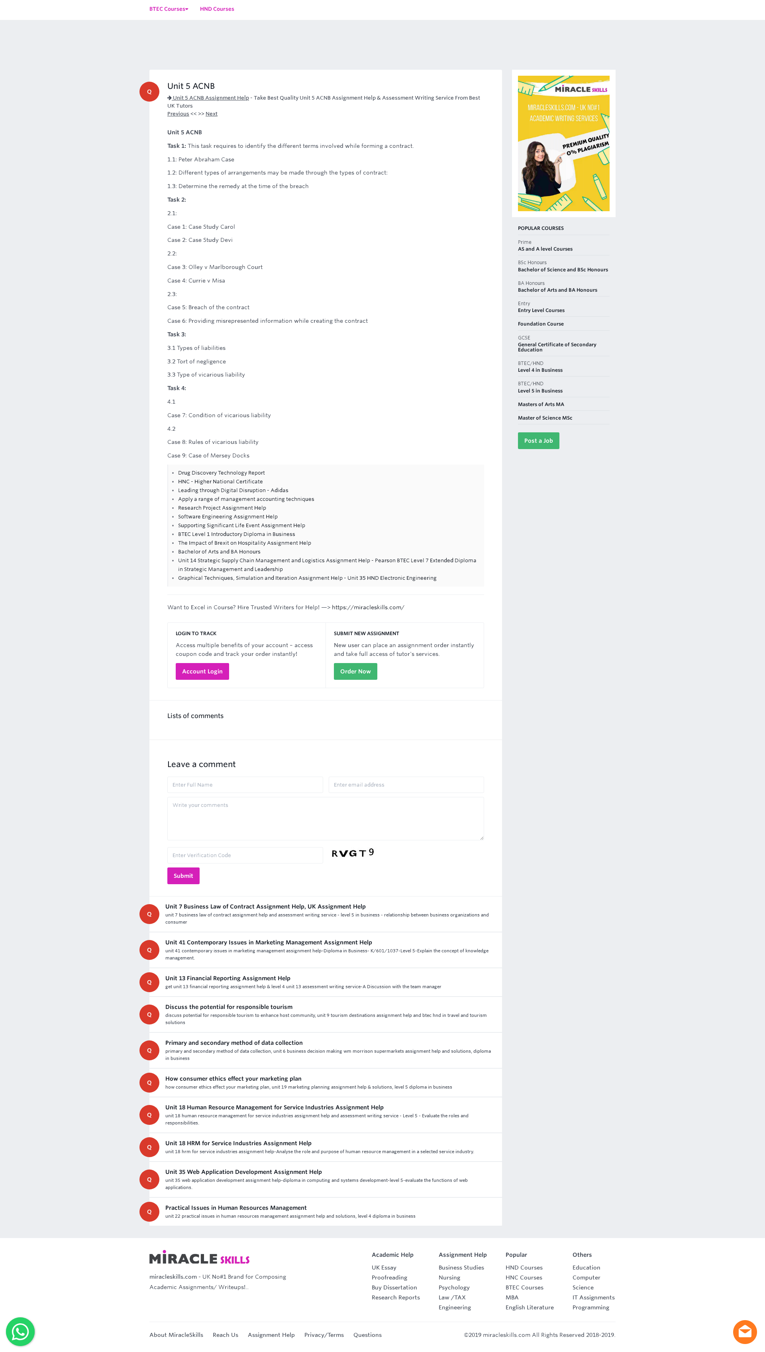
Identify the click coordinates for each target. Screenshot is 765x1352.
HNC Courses (524, 1277)
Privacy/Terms (324, 1335)
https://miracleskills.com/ (368, 607)
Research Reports (396, 1297)
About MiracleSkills (176, 1335)
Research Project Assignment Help (222, 508)
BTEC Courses (524, 1287)
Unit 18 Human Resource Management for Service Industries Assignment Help (274, 1107)
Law (444, 1297)
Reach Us (225, 1335)
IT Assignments (594, 1297)
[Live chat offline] (745, 1332)
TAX (460, 1297)
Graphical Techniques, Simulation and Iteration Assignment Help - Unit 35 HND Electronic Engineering (307, 578)
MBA (512, 1297)
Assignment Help (271, 1335)
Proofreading (389, 1277)
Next (212, 114)
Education (586, 1267)
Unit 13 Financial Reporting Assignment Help (227, 978)
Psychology (454, 1287)
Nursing (449, 1277)
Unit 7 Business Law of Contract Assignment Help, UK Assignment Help (265, 906)
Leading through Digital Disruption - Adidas (233, 490)
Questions (367, 1335)
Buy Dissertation (394, 1287)
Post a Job (538, 441)
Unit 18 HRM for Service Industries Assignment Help (238, 1143)
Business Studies (461, 1267)
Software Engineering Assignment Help (228, 517)
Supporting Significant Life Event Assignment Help (241, 525)
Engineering (455, 1307)
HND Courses (524, 1267)
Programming (591, 1307)
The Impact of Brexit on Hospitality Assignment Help (244, 543)
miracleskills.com (173, 1277)
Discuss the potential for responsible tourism (228, 1007)
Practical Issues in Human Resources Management (236, 1208)
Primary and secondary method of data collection (234, 1043)
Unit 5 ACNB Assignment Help (210, 98)
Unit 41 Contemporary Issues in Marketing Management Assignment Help (268, 942)
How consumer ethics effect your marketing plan (233, 1078)
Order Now (355, 671)
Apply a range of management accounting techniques (246, 499)
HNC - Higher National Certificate (220, 482)
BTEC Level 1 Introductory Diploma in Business (236, 534)
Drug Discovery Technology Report (221, 473)
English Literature (530, 1307)
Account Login (202, 671)
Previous (178, 114)
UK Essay (384, 1267)
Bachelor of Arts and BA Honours (219, 552)
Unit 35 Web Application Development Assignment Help (243, 1172)
